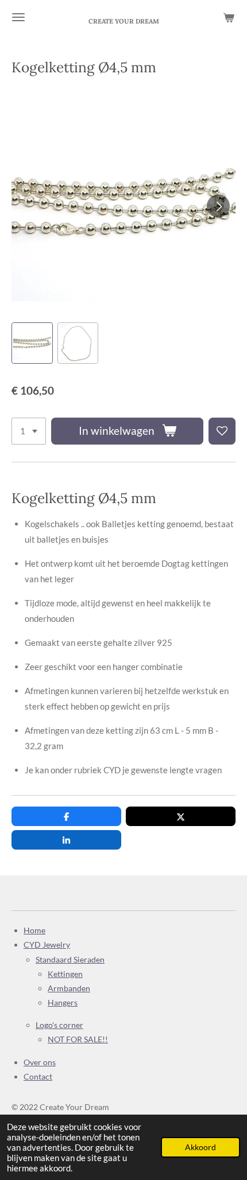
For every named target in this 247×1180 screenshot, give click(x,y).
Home (34, 930)
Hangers (63, 1002)
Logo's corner (59, 1025)
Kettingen (65, 974)
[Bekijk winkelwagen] (228, 17)
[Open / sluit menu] (18, 17)
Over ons (40, 1062)
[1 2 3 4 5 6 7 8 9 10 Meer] (28, 431)
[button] (32, 343)
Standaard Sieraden (70, 959)
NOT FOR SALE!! (78, 1039)
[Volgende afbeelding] (218, 205)
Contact (38, 1076)
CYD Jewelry (47, 944)
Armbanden (69, 988)
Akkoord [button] (200, 1147)
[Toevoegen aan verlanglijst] (222, 431)
